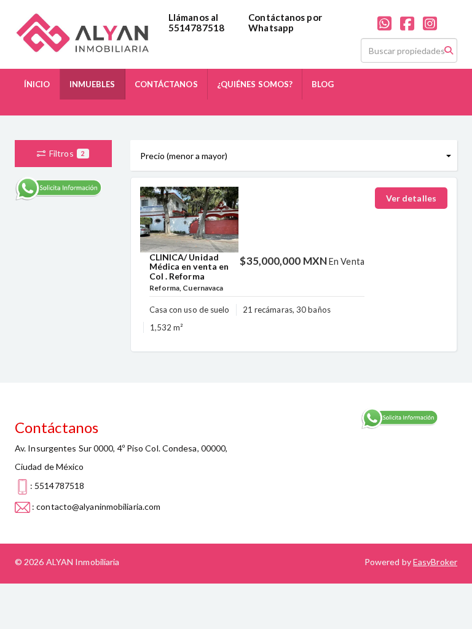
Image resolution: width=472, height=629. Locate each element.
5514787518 (196, 27)
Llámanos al (193, 17)
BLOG (323, 84)
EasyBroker (435, 562)
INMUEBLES (92, 84)
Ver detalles (411, 198)
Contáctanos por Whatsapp (285, 22)
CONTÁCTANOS (166, 84)
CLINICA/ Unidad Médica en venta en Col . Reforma (189, 266)
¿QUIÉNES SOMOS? (255, 84)
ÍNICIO (37, 84)
